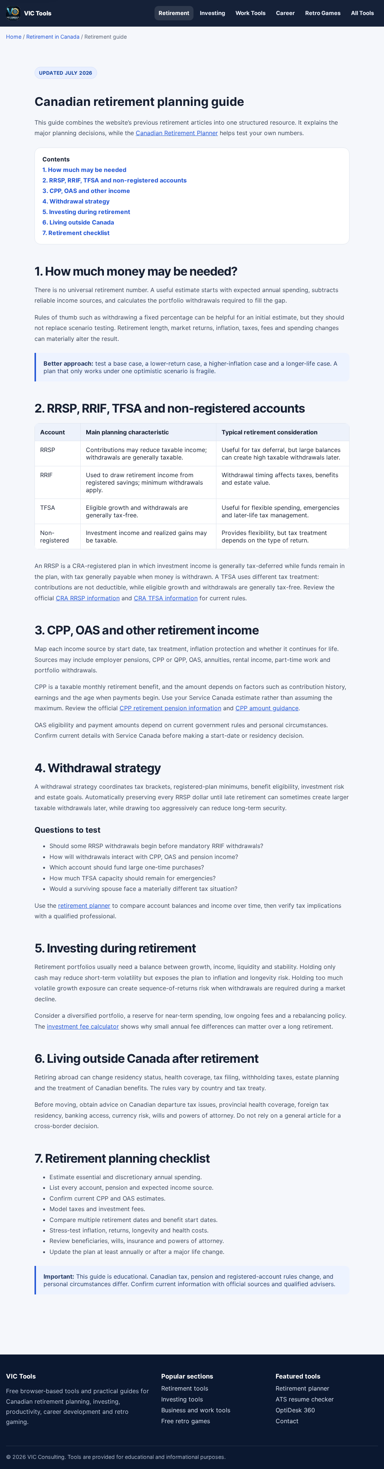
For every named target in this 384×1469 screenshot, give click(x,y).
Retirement (174, 13)
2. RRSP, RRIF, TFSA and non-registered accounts (114, 180)
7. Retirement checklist (76, 233)
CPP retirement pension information (170, 708)
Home (13, 36)
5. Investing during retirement (86, 211)
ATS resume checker (305, 1399)
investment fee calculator (83, 1026)
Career (285, 13)
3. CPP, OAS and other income (86, 190)
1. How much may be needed (84, 169)
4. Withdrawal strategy (76, 201)
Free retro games (185, 1421)
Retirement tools (184, 1388)
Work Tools (251, 13)
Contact (287, 1421)
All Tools (362, 13)
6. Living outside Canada (78, 222)
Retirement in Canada (53, 36)
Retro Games (322, 13)
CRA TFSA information (166, 598)
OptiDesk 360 (295, 1410)
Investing (212, 13)
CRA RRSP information (88, 598)
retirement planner (84, 905)
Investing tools (182, 1399)
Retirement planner (302, 1388)
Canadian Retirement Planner (177, 133)
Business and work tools (195, 1410)
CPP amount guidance (267, 708)
